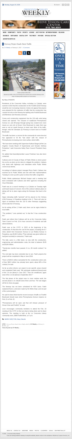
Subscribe (25, 430)
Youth (19, 32)
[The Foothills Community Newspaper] (36, 12)
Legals (51, 430)
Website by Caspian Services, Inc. (61, 435)
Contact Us (17, 430)
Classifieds (44, 430)
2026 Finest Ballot (60, 430)
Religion (61, 32)
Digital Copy (23, 36)
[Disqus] (24, 355)
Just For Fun (40, 32)
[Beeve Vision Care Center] (36, 24)
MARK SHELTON (10, 319)
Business (6, 36)
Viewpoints (11, 32)
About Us (9, 430)
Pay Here (41, 36)
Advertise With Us (9, 39)
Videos (31, 430)
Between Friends (51, 32)
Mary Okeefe (21, 319)
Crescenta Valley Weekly (13, 433)
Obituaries (14, 36)
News (4, 32)
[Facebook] (63, 5)
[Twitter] (65, 5)
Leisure (31, 32)
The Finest (32, 36)
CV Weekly (7, 47)
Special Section (50, 36)
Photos (37, 430)
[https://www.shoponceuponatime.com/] (59, 71)
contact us (42, 435)
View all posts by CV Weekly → (11, 327)
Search (57, 4)
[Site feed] (68, 5)
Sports (25, 32)
